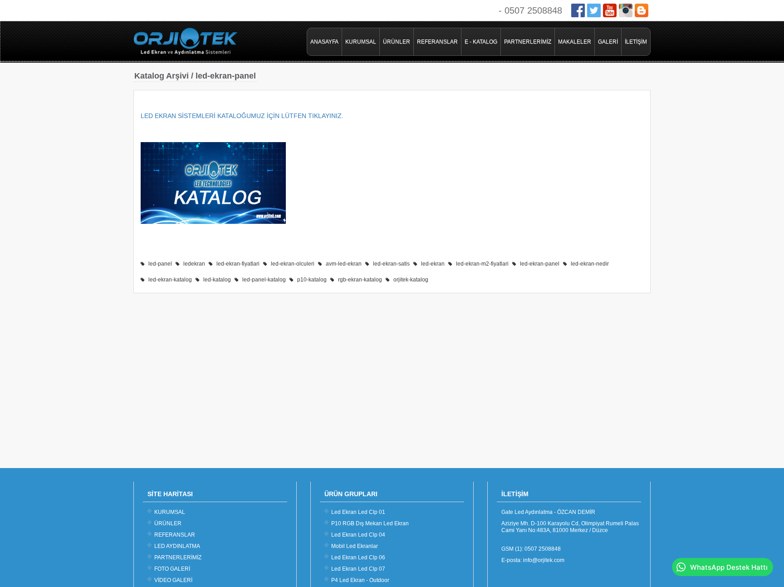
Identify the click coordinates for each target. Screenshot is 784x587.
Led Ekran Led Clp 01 (358, 512)
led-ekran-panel (539, 264)
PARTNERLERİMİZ (527, 42)
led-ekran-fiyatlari (238, 264)
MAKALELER (574, 42)
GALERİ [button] (608, 42)
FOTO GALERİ (172, 569)
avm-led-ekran (344, 264)
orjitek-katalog (410, 279)
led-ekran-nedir (590, 264)
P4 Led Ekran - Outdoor (360, 580)
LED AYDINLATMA (177, 546)
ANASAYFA (324, 42)
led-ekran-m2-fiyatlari (482, 264)
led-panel (160, 264)
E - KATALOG (481, 42)
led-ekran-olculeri (292, 264)
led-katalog (217, 279)
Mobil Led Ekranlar (354, 546)
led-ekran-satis (391, 264)
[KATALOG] (213, 221)
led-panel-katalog (264, 279)
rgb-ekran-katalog (360, 279)
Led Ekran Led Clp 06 (358, 557)
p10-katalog (312, 279)
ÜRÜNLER (396, 42)
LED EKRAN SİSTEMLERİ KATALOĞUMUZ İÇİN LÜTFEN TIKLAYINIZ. (243, 115)
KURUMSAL (360, 42)
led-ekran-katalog (170, 279)
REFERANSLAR (437, 42)
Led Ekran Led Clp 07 (358, 569)
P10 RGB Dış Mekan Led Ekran (370, 523)
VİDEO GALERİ (173, 580)
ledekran (194, 264)
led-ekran (433, 264)
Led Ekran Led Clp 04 (358, 535)
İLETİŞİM (636, 42)
